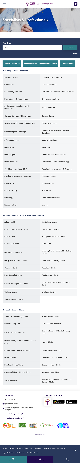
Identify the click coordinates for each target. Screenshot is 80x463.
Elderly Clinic (9, 236)
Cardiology (9, 84)
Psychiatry (46, 190)
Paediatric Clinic (49, 268)
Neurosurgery (10, 154)
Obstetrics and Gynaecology (54, 154)
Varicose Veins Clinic (50, 372)
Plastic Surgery (10, 190)
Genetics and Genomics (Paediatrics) (19, 123)
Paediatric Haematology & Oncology (57, 169)
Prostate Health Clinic (13, 365)
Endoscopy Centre (12, 244)
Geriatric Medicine (49, 123)
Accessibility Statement (59, 448)
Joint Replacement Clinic (52, 350)
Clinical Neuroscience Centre (16, 229)
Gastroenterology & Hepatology (17, 116)
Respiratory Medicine (51, 198)
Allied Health (9, 222)
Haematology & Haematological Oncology (55, 131)
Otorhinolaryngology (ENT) (15, 169)
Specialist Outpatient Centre (16, 283)
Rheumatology (10, 205)
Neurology (46, 147)
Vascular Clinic (10, 380)
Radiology (8, 198)
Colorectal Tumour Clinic (14, 332)
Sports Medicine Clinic (51, 365)
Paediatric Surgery (50, 176)
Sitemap (46, 448)
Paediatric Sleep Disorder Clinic (55, 358)
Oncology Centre (11, 268)
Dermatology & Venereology (16, 99)
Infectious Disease (12, 140)
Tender (19, 448)
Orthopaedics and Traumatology (55, 162)
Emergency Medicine (50, 99)
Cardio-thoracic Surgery (52, 77)
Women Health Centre (13, 299)
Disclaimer (38, 448)
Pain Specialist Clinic (13, 275)
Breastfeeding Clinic (12, 324)
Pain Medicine (48, 183)
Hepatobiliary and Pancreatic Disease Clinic (20, 342)
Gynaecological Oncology (15, 131)
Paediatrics (9, 183)
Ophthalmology (10, 162)
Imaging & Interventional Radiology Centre (57, 252)
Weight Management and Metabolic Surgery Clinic (57, 380)
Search (70, 48)
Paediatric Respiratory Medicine (17, 176)
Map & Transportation (13, 414)
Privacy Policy (28, 448)
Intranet (11, 448)
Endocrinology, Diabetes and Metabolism (16, 107)
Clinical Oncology (49, 84)
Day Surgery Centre (50, 229)
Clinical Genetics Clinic (51, 324)
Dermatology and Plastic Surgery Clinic (56, 332)
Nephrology (9, 147)
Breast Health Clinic (50, 316)
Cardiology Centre (49, 222)
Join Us (5, 448)
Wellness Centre (49, 292)
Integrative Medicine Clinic (15, 261)
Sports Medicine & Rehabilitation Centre (56, 283)
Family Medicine (48, 107)
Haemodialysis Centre (13, 252)
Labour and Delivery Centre (53, 261)
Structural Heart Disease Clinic (17, 372)
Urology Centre (10, 292)
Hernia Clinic (47, 342)
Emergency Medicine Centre (53, 236)
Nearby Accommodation (14, 418)
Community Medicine (13, 92)
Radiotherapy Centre (50, 275)
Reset (75, 54)
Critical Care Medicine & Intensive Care (58, 92)
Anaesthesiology (11, 77)
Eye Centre (46, 244)
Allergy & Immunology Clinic (16, 316)
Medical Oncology (49, 140)
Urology (45, 205)
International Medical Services (17, 350)
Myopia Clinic (10, 358)
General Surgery (49, 116)
